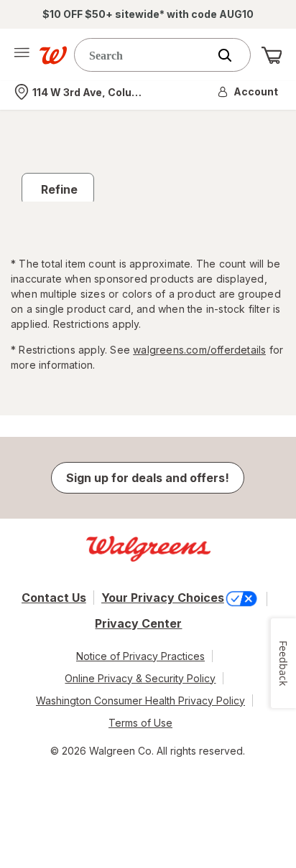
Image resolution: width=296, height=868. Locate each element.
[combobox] (144, 55)
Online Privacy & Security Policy (140, 678)
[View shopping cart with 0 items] (271, 55)
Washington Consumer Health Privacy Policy (140, 700)
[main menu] (21, 55)
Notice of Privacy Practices (140, 656)
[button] (248, 92)
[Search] (232, 55)
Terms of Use (140, 723)
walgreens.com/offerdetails (199, 350)
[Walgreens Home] (53, 55)
